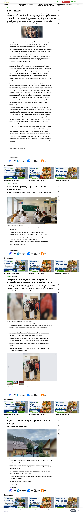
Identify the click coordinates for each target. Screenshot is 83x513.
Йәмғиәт (9, 7)
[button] (55, 367)
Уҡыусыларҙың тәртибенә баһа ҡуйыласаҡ (26, 5)
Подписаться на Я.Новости (73, 1)
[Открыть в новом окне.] (12, 160)
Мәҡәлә (6, 4)
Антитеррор (66, 1)
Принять (73, 510)
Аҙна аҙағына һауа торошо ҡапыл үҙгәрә (64, 5)
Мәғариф (9, 183)
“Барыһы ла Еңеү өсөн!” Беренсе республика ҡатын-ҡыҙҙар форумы (46, 5)
